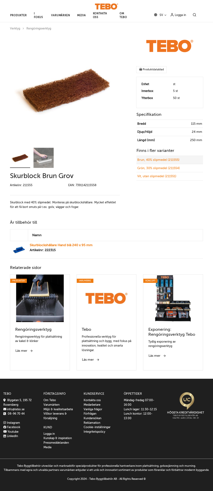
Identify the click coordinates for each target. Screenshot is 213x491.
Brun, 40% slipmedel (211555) (158, 159)
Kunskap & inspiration (57, 438)
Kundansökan (92, 418)
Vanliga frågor (93, 409)
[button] (18, 15)
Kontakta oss (92, 400)
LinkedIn (12, 436)
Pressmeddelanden (56, 442)
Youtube (13, 431)
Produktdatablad (153, 69)
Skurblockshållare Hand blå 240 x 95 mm (61, 245)
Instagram (13, 422)
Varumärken (51, 404)
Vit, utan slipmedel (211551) (156, 176)
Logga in (180, 15)
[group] (65, 89)
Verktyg (15, 28)
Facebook (13, 427)
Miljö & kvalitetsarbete (58, 409)
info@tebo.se (15, 409)
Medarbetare (92, 404)
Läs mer (21, 351)
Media (47, 447)
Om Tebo (49, 400)
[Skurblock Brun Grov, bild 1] (65, 89)
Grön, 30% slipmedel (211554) (158, 168)
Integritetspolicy (94, 431)
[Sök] (194, 15)
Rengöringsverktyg (38, 28)
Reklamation (92, 422)
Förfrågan (90, 413)
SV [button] (161, 15)
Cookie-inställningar (97, 427)
